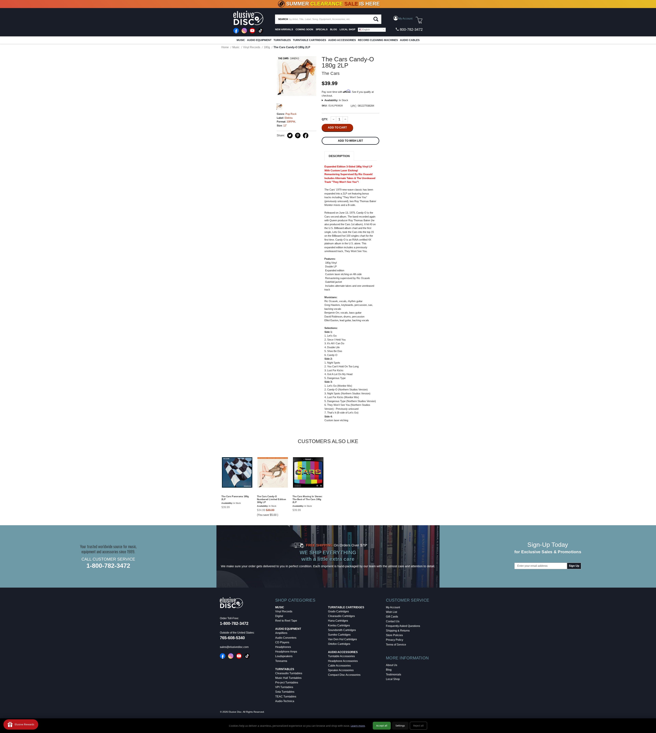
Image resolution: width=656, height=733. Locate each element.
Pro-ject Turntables (286, 682)
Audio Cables (410, 40)
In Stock (336, 100)
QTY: (325, 119)
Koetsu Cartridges (339, 625)
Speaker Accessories (341, 670)
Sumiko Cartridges (339, 634)
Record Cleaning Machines (378, 40)
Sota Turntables (284, 691)
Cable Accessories (339, 665)
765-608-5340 (232, 637)
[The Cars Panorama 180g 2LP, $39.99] (237, 472)
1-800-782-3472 (108, 565)
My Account (393, 607)
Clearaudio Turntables (288, 673)
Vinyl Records (283, 611)
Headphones (283, 647)
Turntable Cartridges (309, 40)
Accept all (381, 725)
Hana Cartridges (338, 620)
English (366, 29)
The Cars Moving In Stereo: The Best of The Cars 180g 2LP (307, 499)
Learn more (358, 725)
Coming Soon (304, 29)
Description (339, 156)
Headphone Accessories (343, 661)
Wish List (391, 611)
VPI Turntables (284, 687)
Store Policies (394, 635)
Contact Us (392, 621)
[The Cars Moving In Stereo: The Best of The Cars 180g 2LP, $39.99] (308, 472)
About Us (391, 665)
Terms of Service (396, 644)
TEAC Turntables (285, 696)
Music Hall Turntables (288, 677)
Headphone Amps (286, 651)
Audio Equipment (259, 40)
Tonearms (281, 661)
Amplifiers (281, 633)
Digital (279, 616)
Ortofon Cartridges (339, 643)
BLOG (333, 29)
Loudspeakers (283, 656)
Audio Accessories (342, 40)
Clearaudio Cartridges (341, 616)
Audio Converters (285, 637)
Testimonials (393, 674)
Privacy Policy (394, 639)
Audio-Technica (284, 701)
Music (241, 40)
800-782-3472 (411, 29)
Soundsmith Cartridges (342, 630)
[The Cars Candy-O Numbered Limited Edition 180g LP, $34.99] (272, 472)
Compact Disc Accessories (344, 674)
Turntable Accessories (341, 656)
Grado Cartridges (338, 611)
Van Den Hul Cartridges (342, 639)
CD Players (282, 642)
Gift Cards (392, 616)
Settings (400, 725)
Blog (389, 669)
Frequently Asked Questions (403, 626)
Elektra (288, 117)
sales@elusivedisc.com (234, 647)
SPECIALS (321, 29)
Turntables (282, 40)
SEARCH (283, 19)
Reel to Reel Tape (286, 620)
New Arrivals (284, 29)
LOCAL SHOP (347, 29)
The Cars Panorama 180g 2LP (235, 498)
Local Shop (393, 679)
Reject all (418, 725)
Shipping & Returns (398, 630)
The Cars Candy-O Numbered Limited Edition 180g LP (271, 499)
